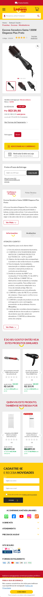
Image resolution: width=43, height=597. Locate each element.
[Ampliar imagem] (38, 46)
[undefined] (21, 61)
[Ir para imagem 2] (19, 78)
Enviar (11, 500)
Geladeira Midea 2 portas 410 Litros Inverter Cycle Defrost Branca (32, 434)
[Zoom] (11, 86)
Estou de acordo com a (22, 495)
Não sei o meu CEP (10, 178)
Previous (3, 373)
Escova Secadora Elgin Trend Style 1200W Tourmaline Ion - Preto (31, 372)
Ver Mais (10, 222)
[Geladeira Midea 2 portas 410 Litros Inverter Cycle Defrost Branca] (31, 421)
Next (40, 373)
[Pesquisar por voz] (3, 16)
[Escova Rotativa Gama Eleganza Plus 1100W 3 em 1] (11, 358)
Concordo (21, 592)
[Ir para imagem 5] (24, 78)
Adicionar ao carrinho (23, 146)
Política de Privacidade (30, 495)
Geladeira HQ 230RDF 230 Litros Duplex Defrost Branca (11, 434)
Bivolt (18, 135)
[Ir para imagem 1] (18, 78)
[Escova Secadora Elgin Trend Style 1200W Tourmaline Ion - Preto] (31, 358)
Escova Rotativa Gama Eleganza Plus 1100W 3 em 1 (11, 372)
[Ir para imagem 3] (21, 78)
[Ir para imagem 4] (23, 78)
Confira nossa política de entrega (12, 181)
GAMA (11, 102)
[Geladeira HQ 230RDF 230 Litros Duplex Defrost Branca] (11, 421)
